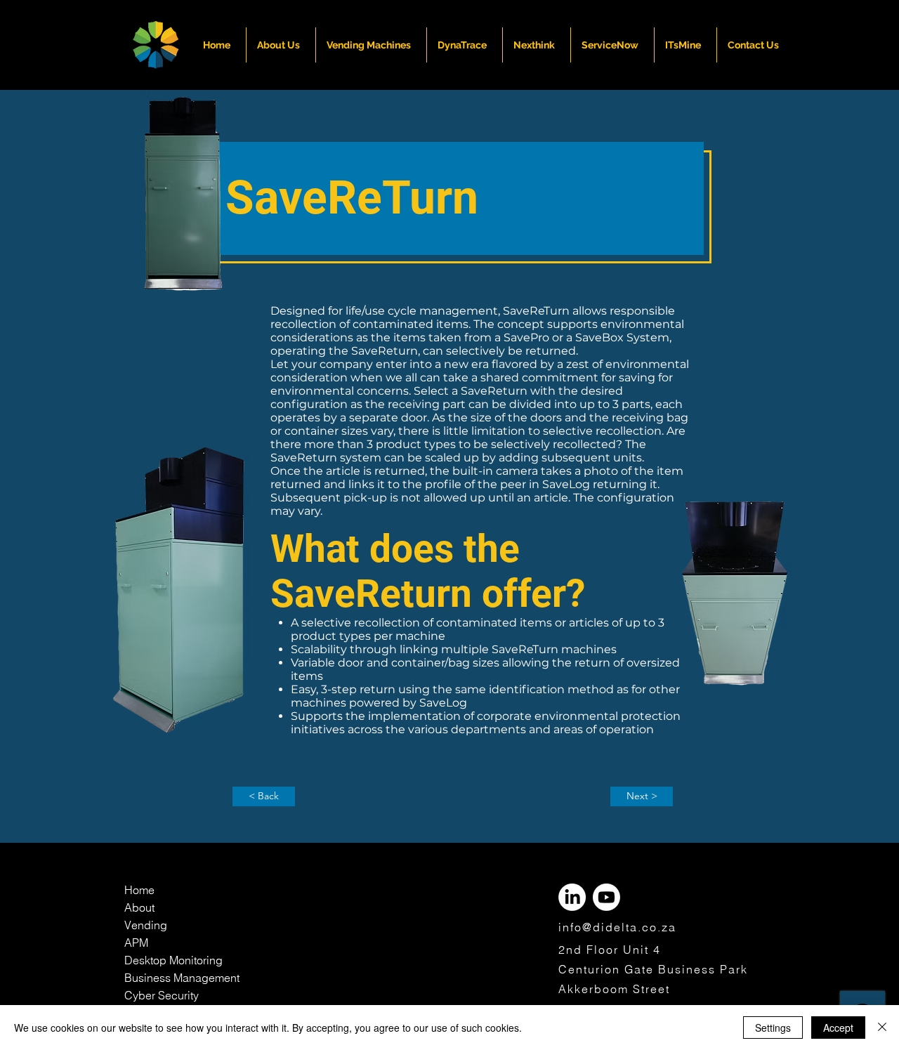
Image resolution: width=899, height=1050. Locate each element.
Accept (838, 1028)
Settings (773, 1028)
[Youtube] (606, 897)
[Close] (882, 1027)
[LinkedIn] (572, 897)
